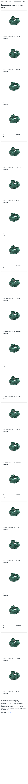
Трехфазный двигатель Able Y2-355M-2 (12, 658)
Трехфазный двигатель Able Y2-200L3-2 (12, 265)
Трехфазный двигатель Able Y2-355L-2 (11, 691)
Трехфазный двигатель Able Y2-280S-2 (11, 429)
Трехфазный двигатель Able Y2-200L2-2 (12, 233)
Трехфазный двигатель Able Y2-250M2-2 (12, 396)
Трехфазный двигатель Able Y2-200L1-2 (12, 200)
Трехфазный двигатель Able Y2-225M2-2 (12, 331)
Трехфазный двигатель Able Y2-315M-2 (12, 560)
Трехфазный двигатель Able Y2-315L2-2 (12, 625)
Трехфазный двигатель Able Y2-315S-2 (11, 527)
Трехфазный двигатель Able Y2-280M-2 (12, 462)
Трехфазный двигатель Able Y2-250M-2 (12, 364)
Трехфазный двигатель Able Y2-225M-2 (12, 298)
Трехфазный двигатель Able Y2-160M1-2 (12, 36)
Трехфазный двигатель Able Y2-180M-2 (12, 134)
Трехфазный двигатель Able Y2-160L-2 (11, 102)
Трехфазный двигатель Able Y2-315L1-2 (12, 593)
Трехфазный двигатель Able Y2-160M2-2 (12, 69)
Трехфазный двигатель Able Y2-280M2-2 (12, 494)
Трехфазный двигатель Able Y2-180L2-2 (12, 167)
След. (11, 712)
